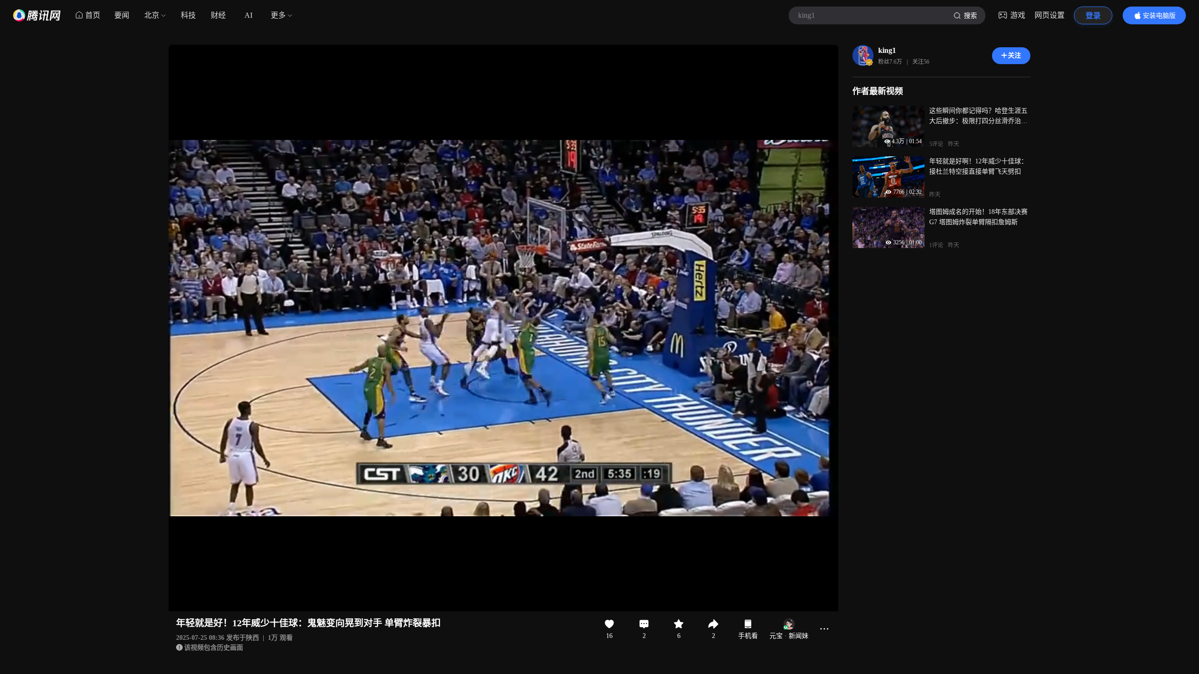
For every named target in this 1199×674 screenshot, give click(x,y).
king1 (887, 50)
